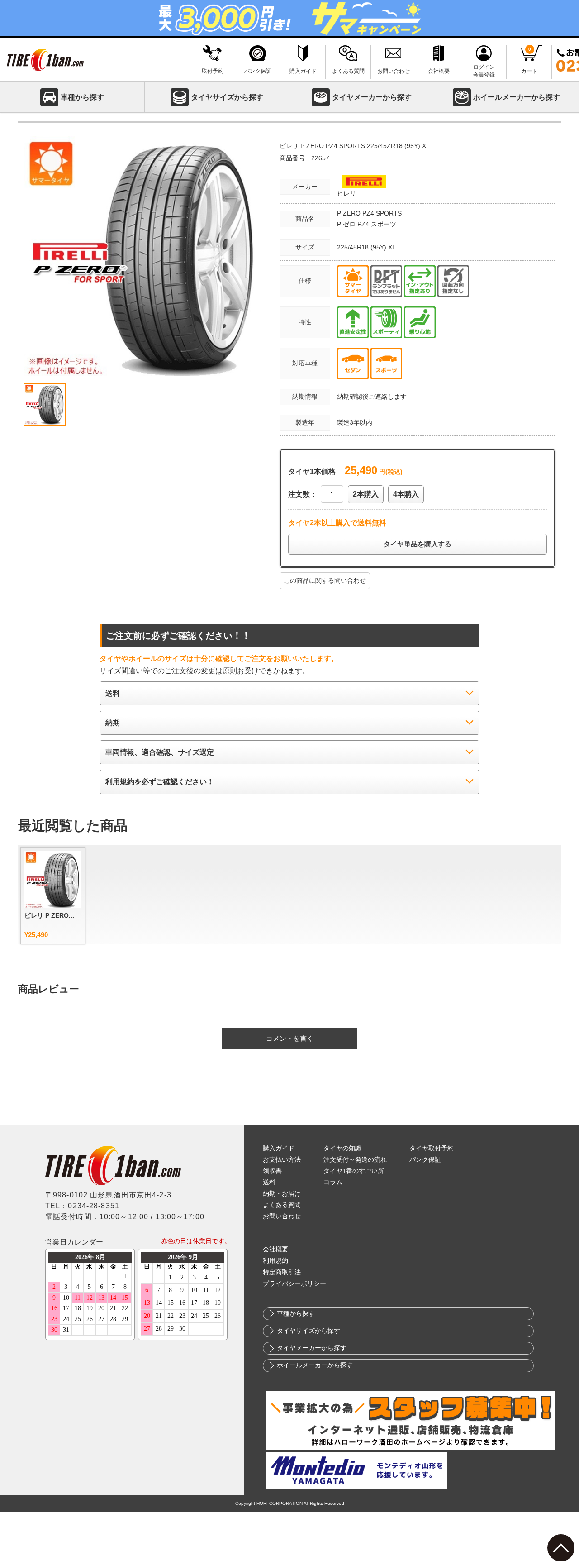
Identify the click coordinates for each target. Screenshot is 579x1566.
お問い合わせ (282, 1216)
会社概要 (275, 1249)
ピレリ (346, 193)
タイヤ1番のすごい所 (353, 1171)
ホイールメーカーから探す (516, 97)
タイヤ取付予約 (431, 1148)
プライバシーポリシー (294, 1283)
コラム (332, 1182)
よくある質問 (282, 1205)
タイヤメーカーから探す (372, 97)
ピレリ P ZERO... (49, 915)
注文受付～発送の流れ (355, 1159)
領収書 (272, 1171)
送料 (269, 1182)
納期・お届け (282, 1193)
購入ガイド (278, 1148)
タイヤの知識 (342, 1148)
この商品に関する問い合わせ (325, 580)
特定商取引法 (282, 1272)
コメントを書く (289, 1038)
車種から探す (82, 97)
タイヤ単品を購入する (417, 544)
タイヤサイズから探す (227, 97)
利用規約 (275, 1260)
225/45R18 (353, 247)
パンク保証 (425, 1159)
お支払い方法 (282, 1159)
